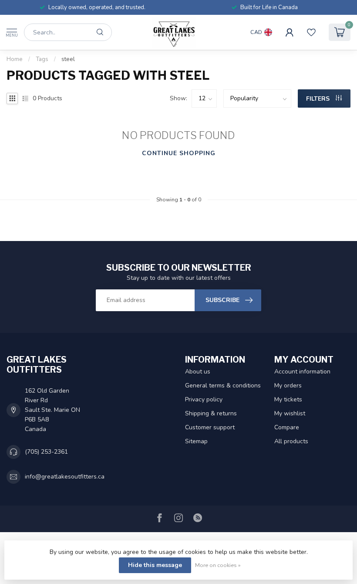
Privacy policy (203, 399)
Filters (318, 99)
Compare (286, 427)
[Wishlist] (311, 32)
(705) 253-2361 (46, 452)
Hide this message (155, 565)
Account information (302, 371)
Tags (42, 59)
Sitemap (196, 441)
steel (68, 59)
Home (15, 59)
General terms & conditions (223, 385)
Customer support (210, 427)
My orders (288, 385)
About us (197, 371)
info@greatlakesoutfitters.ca (64, 476)
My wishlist (289, 413)
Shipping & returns (211, 413)
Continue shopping (179, 153)
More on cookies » (218, 565)
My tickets (288, 399)
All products (291, 441)
